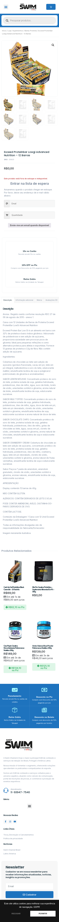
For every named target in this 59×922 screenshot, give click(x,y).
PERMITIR (43, 914)
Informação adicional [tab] (24, 300)
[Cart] (51, 7)
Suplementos (18, 31)
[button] (6, 6)
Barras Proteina (31, 31)
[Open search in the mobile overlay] (29, 20)
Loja (9, 31)
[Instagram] (10, 822)
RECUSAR (16, 914)
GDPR (37, 907)
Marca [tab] (39, 300)
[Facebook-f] (5, 822)
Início (4, 31)
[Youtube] (15, 822)
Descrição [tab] (7, 300)
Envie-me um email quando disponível (29, 225)
